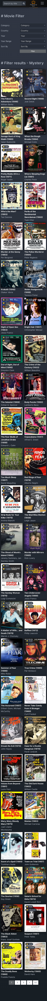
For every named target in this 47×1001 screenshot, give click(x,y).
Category (5, 25)
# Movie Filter (12, 16)
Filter (33, 51)
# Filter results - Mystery (22, 63)
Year (3, 36)
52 (35, 982)
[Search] (24, 3)
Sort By (4, 46)
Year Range (6, 41)
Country (4, 30)
